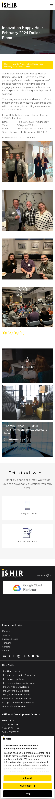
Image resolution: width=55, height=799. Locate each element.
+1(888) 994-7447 (27, 513)
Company (7, 631)
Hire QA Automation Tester (15, 694)
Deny (27, 793)
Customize (26, 786)
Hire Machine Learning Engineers (18, 675)
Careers (6, 646)
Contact (6, 650)
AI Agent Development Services (18, 702)
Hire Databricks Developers (15, 690)
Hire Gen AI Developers (13, 679)
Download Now (16, 439)
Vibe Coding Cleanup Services (17, 698)
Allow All (27, 778)
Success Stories (10, 638)
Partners (6, 642)
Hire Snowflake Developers (15, 686)
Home (7, 64)
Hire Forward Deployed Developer (19, 682)
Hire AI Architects (11, 671)
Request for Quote (27, 541)
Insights (6, 635)
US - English (39, 575)
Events (16, 64)
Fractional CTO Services (14, 706)
